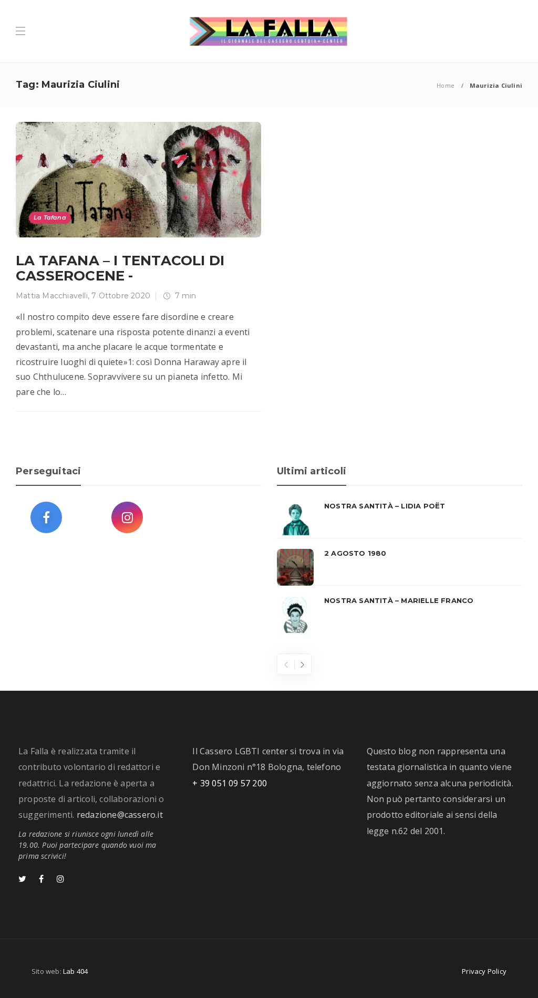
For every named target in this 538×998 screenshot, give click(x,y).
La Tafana (50, 217)
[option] (399, 567)
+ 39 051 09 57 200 (229, 783)
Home (445, 85)
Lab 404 (75, 971)
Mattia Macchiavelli (52, 295)
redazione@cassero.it (120, 814)
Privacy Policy (484, 971)
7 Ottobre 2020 (120, 295)
